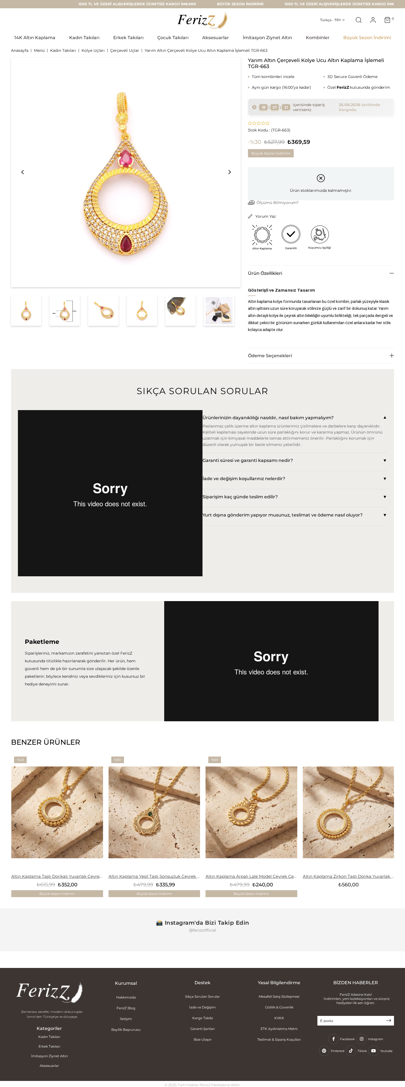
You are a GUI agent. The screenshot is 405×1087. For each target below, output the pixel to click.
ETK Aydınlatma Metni (279, 1029)
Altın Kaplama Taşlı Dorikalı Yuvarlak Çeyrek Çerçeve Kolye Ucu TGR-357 (57, 876)
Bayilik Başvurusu (126, 1029)
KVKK (279, 1018)
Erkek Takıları (49, 1046)
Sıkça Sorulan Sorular (202, 996)
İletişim (126, 1019)
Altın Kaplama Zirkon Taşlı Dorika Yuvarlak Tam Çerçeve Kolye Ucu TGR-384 (349, 876)
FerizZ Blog (126, 1008)
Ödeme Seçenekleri (270, 355)
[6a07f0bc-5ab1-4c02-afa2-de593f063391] (49, 993)
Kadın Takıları (49, 1037)
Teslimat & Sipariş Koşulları (279, 1039)
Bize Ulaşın (203, 1039)
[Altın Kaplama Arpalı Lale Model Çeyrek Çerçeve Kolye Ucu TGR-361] (251, 812)
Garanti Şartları (202, 1029)
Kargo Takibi (202, 1018)
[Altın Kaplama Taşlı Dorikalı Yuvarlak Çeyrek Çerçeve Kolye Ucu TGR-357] (57, 812)
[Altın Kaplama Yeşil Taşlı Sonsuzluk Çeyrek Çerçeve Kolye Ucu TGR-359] (154, 812)
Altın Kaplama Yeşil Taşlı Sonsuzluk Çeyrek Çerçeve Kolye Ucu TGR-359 (154, 876)
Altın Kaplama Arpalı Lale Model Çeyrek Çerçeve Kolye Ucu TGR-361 (251, 876)
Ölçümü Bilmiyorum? (277, 202)
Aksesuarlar (49, 1066)
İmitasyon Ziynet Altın (49, 1056)
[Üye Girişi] (373, 20)
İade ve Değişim (202, 1007)
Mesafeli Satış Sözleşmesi (279, 996)
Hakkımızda (126, 997)
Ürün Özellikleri (265, 273)
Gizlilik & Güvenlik (279, 1007)
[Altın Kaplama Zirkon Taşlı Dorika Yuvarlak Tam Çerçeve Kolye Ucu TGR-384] (349, 812)
